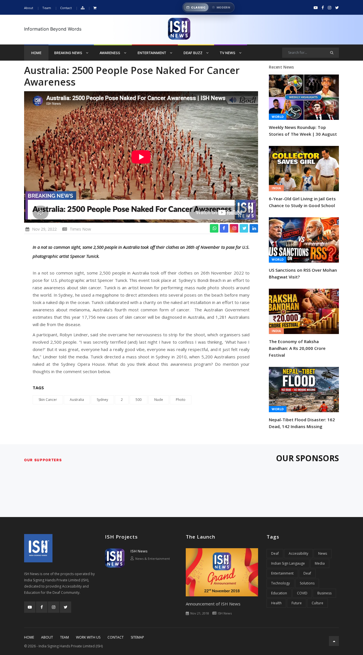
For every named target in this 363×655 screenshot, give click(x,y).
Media (320, 563)
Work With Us (88, 637)
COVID (302, 593)
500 (139, 399)
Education (279, 593)
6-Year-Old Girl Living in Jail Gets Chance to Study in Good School (302, 202)
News (322, 553)
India (276, 188)
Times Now (80, 229)
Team (46, 8)
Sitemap (137, 637)
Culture (317, 603)
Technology (280, 583)
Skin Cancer (48, 399)
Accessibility (298, 553)
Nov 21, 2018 (199, 613)
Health (276, 603)
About (28, 8)
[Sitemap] (82, 8)
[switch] (208, 7)
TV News (228, 53)
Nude (158, 399)
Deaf (275, 553)
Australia (77, 399)
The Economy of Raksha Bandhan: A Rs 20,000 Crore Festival (297, 348)
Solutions (307, 583)
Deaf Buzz (193, 53)
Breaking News (68, 53)
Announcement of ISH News (213, 604)
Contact (66, 8)
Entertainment (152, 53)
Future (297, 603)
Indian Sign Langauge (288, 563)
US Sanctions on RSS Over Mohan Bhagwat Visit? (303, 273)
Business (324, 593)
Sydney (102, 399)
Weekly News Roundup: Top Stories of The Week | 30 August (303, 130)
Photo (180, 399)
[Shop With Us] (94, 8)
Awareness (110, 53)
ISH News (138, 551)
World (278, 116)
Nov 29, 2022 (44, 229)
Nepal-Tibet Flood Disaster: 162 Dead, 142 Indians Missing (302, 423)
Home (36, 53)
